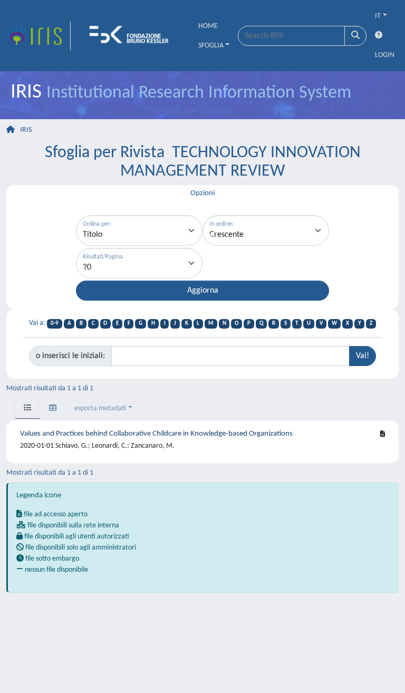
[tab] (27, 408)
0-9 (55, 323)
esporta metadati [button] (100, 408)
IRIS (26, 130)
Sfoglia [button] (211, 46)
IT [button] (378, 16)
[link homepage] (38, 36)
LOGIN (384, 55)
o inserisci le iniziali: (70, 356)
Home (208, 26)
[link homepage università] (132, 36)
